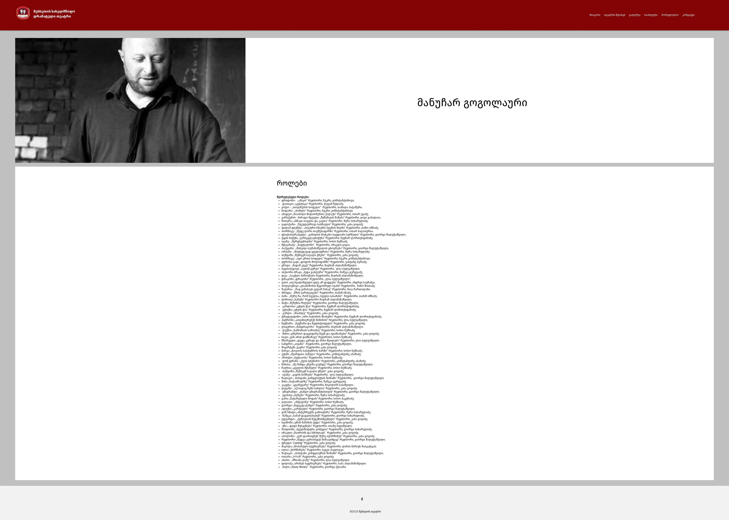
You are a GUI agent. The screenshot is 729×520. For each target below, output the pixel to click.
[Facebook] (362, 499)
